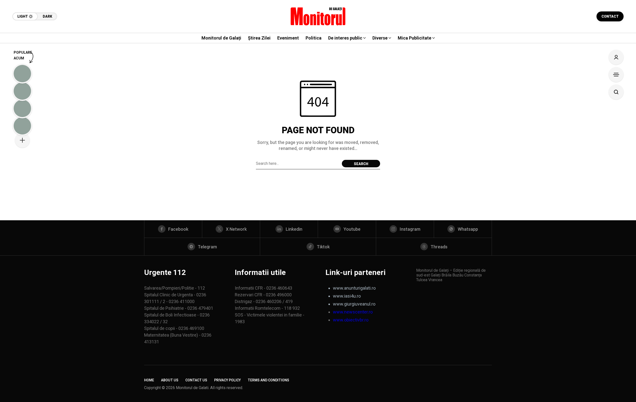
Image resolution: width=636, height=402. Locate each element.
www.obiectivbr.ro (350, 319)
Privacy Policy (227, 380)
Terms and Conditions (268, 380)
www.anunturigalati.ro (354, 288)
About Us (169, 380)
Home (149, 380)
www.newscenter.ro (353, 311)
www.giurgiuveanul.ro (354, 304)
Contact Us (196, 380)
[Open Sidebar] (616, 74)
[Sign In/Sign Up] (616, 57)
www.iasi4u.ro (347, 296)
